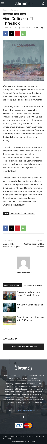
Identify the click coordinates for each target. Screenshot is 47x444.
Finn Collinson (15, 213)
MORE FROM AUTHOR (33, 285)
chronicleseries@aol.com (28, 410)
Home (5, 10)
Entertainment (15, 10)
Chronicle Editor (11, 28)
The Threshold (28, 213)
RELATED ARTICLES (12, 285)
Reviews (22, 14)
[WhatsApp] (23, 33)
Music (16, 14)
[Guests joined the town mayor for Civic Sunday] (9, 295)
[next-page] (8, 329)
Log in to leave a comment (23, 346)
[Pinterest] (17, 33)
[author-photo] (23, 269)
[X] (11, 33)
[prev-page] (4, 329)
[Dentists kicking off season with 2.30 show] (9, 320)
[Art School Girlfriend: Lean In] (9, 307)
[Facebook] (5, 33)
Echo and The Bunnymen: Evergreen (12, 245)
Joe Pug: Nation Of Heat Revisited (34, 245)
